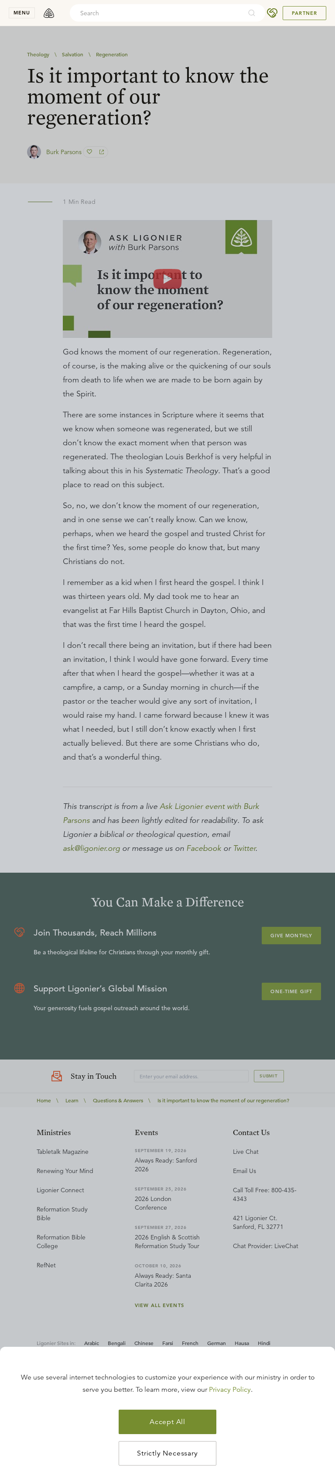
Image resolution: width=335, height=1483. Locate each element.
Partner (304, 13)
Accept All (167, 1422)
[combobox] (156, 13)
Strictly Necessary (167, 1453)
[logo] (49, 13)
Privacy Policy (230, 1389)
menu (22, 13)
